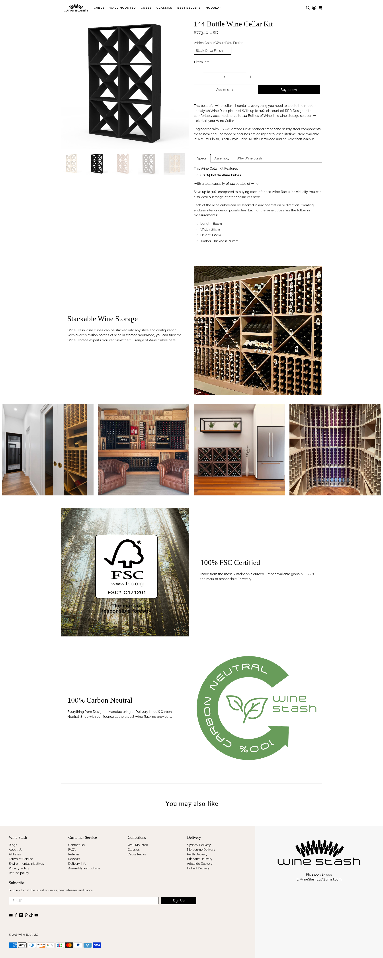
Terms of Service (21, 859)
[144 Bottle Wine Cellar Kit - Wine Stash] (125, 84)
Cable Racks (137, 854)
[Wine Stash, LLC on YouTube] (36, 916)
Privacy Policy (19, 868)
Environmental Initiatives (26, 863)
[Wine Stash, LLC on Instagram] (21, 916)
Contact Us (76, 845)
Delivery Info (77, 863)
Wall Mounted (122, 7)
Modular (213, 7)
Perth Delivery (197, 854)
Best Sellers (189, 7)
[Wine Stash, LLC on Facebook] (16, 916)
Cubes (146, 7)
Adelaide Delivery (200, 863)
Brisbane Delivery (199, 859)
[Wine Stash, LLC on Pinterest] (26, 916)
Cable (99, 7)
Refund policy (19, 873)
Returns (73, 854)
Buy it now (289, 89)
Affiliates (15, 854)
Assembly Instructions (84, 868)
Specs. (202, 158)
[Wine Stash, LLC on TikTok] (31, 916)
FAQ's (72, 849)
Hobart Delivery (198, 868)
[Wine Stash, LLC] (76, 7)
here (256, 197)
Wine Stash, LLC (28, 934)
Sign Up (179, 900)
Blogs (13, 845)
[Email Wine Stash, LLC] (11, 916)
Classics (164, 7)
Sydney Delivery (199, 845)
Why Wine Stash (249, 158)
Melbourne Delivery (201, 849)
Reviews (74, 859)
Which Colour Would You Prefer (218, 43)
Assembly (221, 158)
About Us (15, 849)
